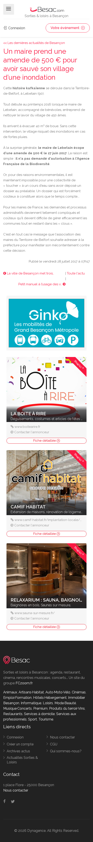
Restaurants (12, 714)
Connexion (16, 28)
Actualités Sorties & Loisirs (22, 760)
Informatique (31, 703)
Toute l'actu (76, 273)
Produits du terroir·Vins (67, 708)
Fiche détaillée (45, 441)
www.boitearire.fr (27, 427)
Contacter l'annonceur (31, 432)
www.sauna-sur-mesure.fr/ (34, 613)
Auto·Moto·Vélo (57, 692)
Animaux (10, 692)
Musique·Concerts (17, 708)
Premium (40, 708)
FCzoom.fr (24, 683)
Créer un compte (20, 744)
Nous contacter (62, 737)
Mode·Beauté (65, 703)
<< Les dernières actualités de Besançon (34, 43)
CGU (53, 744)
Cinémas (79, 692)
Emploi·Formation (17, 698)
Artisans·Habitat (31, 692)
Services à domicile (39, 714)
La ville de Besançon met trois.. (30, 273)
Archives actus (18, 751)
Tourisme (45, 719)
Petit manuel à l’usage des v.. (40, 284)
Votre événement (65, 28)
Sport (32, 719)
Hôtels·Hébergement (50, 698)
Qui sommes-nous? (66, 751)
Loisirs (48, 703)
